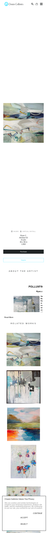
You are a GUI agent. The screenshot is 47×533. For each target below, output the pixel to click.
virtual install (29, 231)
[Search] (32, 4)
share (16, 231)
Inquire (23, 260)
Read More (8, 317)
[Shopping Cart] (37, 4)
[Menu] (41, 4)
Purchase (23, 252)
